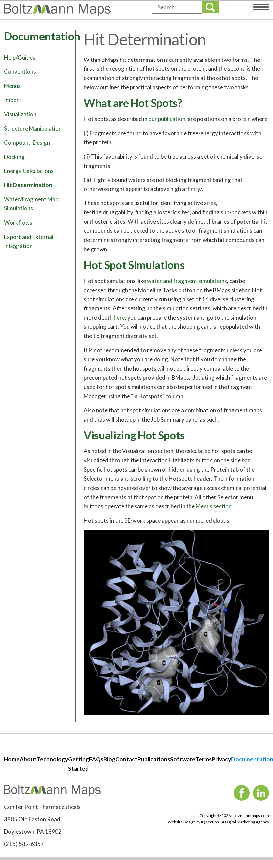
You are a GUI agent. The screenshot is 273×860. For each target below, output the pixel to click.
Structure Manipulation (33, 128)
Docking (14, 156)
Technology (52, 759)
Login (236, 6)
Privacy (221, 759)
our (153, 118)
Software (182, 759)
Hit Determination (28, 185)
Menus (12, 85)
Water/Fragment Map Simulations (31, 204)
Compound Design (27, 142)
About (28, 759)
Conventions (20, 71)
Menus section (214, 506)
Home (12, 759)
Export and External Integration (28, 241)
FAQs (96, 759)
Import (12, 99)
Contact (126, 759)
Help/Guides (19, 57)
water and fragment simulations (187, 280)
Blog (109, 759)
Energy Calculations (29, 170)
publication (171, 118)
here (119, 317)
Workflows (18, 222)
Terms (203, 759)
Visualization (20, 114)
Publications (153, 759)
